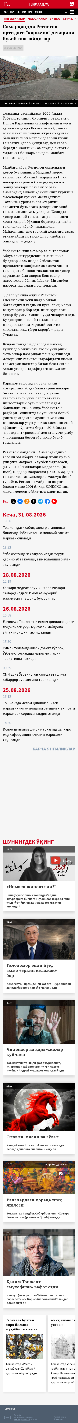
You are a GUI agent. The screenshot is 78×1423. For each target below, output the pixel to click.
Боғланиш (10, 1408)
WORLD (38, 12)
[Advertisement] (39, 796)
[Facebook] (47, 501)
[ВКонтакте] (20, 501)
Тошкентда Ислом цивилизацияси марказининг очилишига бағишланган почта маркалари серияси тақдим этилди (39, 708)
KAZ (6, 12)
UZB (30, 12)
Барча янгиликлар (54, 749)
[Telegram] (40, 501)
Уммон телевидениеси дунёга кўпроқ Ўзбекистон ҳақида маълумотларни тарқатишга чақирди (33, 653)
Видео (54, 18)
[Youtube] (54, 501)
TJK (18, 12)
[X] (13, 501)
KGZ (12, 12)
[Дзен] (33, 501)
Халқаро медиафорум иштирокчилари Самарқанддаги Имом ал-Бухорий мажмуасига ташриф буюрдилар (34, 593)
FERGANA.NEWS (39, 4)
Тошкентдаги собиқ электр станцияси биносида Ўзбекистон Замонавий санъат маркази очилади (36, 532)
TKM (24, 12)
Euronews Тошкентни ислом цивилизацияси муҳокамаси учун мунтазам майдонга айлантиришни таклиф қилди (38, 627)
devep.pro (58, 1419)
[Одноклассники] (27, 501)
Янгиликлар (14, 18)
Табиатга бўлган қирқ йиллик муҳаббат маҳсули (21, 1324)
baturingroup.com (22, 1420)
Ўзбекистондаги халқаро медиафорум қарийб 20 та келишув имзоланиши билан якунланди (36, 559)
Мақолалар (37, 18)
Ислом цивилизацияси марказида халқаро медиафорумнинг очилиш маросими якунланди (37, 734)
